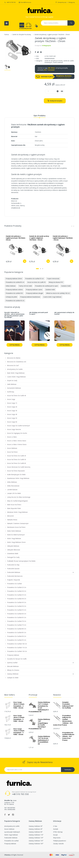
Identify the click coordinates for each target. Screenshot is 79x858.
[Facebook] (35, 52)
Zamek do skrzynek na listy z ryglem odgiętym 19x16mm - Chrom (39, 238)
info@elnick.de (15, 208)
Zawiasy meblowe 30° (35, 826)
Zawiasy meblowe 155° (36, 841)
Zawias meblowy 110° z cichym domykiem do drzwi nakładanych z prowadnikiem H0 (39, 707)
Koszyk (55, 835)
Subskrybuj (67, 770)
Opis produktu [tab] (39, 115)
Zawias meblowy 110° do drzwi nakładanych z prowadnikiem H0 (44, 740)
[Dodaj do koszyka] (24, 261)
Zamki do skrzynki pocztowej (54, 61)
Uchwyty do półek (11, 297)
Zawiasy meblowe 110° (36, 835)
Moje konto (57, 838)
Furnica (6, 34)
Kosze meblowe (9, 829)
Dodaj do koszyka (56, 101)
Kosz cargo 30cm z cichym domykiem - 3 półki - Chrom (18, 705)
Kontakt (55, 829)
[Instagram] (13, 814)
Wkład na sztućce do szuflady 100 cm (58, 293)
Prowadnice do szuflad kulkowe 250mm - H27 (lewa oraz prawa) (68, 736)
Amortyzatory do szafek (11, 826)
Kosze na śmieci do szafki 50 (36, 282)
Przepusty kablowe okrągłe (34, 293)
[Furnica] (39, 11)
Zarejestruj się (62, 2)
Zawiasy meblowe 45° (35, 829)
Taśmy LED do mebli (25, 286)
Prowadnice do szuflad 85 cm (15, 282)
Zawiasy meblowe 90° (35, 832)
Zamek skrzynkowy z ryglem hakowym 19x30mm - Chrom (63, 238)
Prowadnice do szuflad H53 (14, 293)
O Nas (55, 826)
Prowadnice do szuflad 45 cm (15, 300)
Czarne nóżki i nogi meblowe (52, 297)
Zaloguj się (71, 2)
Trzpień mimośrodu (53, 278)
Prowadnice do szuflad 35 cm (34, 278)
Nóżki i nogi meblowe (11, 835)
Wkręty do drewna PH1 (56, 282)
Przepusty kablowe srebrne (14, 289)
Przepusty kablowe (10, 843)
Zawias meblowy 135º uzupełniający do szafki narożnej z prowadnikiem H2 (39, 724)
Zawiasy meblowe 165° (36, 843)
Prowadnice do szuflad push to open (46, 286)
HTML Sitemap (58, 832)
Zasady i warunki (58, 843)
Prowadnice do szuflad (11, 841)
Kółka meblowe (11, 286)
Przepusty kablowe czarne (34, 289)
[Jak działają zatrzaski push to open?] (39, 331)
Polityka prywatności (59, 841)
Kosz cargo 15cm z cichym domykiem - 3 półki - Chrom (18, 731)
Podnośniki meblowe (10, 838)
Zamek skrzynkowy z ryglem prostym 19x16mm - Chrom (16, 238)
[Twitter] (38, 52)
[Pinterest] (41, 52)
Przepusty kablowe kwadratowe (30, 297)
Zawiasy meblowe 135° (36, 838)
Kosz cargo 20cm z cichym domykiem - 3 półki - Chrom (18, 718)
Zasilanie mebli (65, 286)
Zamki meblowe (58, 62)
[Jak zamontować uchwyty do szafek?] (64, 331)
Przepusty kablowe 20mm (14, 278)
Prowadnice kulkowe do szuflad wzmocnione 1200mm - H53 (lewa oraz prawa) (63, 720)
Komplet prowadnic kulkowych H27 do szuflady (67, 705)
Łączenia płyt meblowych (12, 832)
